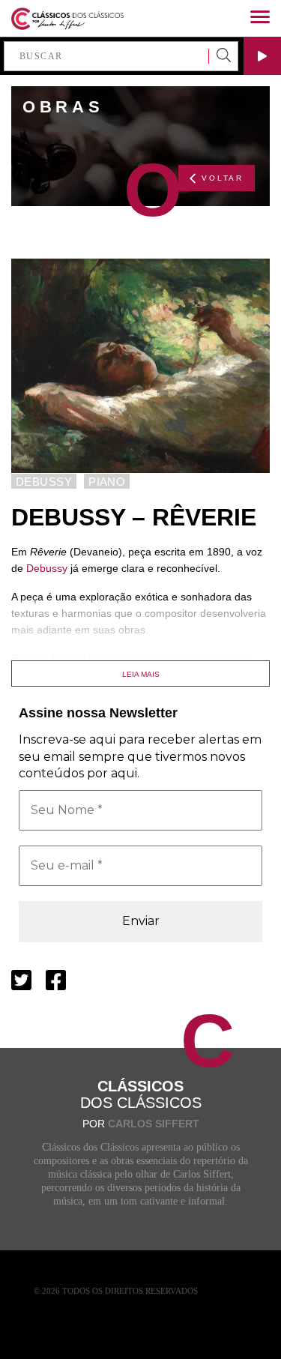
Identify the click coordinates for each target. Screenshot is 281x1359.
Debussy (46, 568)
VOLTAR (223, 178)
